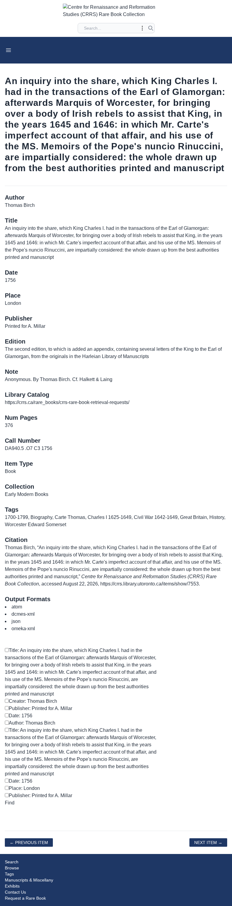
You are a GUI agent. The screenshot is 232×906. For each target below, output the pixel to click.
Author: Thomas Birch (32, 722)
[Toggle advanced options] (142, 28)
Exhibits (12, 886)
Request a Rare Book (25, 898)
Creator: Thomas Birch (33, 701)
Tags (9, 874)
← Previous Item (29, 842)
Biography (41, 517)
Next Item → (208, 842)
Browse (12, 867)
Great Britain (193, 517)
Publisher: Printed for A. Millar (40, 708)
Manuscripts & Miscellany (29, 880)
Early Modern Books (26, 494)
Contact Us (15, 892)
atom (16, 606)
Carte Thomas (70, 517)
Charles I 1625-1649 (109, 517)
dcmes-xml (23, 614)
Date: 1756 (20, 715)
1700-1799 (16, 517)
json (16, 621)
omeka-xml (23, 628)
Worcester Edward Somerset (35, 524)
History (216, 517)
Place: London (24, 788)
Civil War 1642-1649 (156, 517)
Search (11, 861)
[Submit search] (150, 28)
